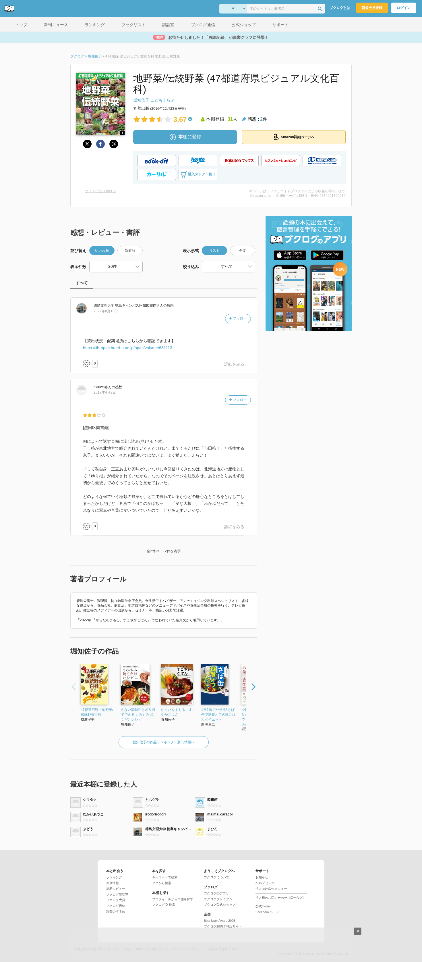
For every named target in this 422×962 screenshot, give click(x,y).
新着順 (130, 251)
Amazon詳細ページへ (297, 137)
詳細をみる (234, 364)
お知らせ (261, 877)
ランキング (114, 877)
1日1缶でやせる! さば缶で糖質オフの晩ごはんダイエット (218, 715)
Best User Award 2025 (219, 920)
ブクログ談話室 (117, 894)
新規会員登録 (372, 8)
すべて (82, 282)
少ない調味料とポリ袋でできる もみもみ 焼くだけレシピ (138, 715)
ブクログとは (340, 8)
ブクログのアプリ (216, 893)
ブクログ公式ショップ (219, 904)
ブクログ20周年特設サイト (223, 926)
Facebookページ (267, 912)
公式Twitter (263, 906)
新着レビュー (115, 888)
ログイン (404, 8)
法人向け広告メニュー (271, 888)
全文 (242, 251)
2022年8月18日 (106, 311)
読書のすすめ (115, 911)
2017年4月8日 (105, 392)
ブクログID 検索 (163, 904)
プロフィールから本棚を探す (172, 899)
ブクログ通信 (115, 905)
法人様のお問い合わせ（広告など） (280, 897)
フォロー (239, 318)
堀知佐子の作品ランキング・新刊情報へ (164, 742)
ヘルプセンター (266, 883)
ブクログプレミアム (218, 899)
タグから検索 (161, 883)
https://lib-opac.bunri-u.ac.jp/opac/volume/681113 (127, 347)
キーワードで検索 (164, 877)
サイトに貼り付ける (100, 191)
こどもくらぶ (162, 100)
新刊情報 (112, 883)
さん (128, 305)
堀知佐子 (141, 100)
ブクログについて (216, 877)
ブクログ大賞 (115, 900)
